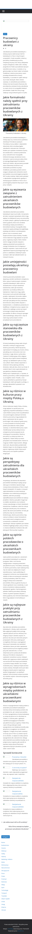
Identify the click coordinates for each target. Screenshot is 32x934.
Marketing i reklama (6, 859)
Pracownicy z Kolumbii (19, 757)
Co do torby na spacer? (19, 768)
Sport (2, 887)
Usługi (3, 904)
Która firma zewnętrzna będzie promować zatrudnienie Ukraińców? (17, 828)
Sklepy (3, 884)
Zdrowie (3, 910)
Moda (3, 862)
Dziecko (3, 848)
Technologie (4, 890)
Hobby (3, 853)
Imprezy (3, 856)
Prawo (3, 876)
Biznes (3, 842)
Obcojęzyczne (5, 870)
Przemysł (3, 879)
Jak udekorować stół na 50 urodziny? (15, 822)
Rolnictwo (4, 882)
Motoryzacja (4, 865)
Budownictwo (5, 845)
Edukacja (3, 851)
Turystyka (4, 896)
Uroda (3, 901)
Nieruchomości (5, 868)
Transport (4, 893)
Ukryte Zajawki (5, 899)
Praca (5, 34)
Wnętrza (3, 907)
